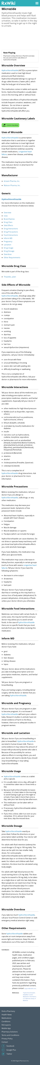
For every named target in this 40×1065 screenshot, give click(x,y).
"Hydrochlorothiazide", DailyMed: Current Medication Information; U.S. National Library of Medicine (29, 996)
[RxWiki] (8, 3)
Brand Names (9, 219)
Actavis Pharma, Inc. (12, 181)
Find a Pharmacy (8, 1011)
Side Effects (8, 225)
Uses (6, 216)
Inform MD (8, 238)
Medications (6, 1018)
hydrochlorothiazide (10, 296)
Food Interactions (11, 235)
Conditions (6, 1021)
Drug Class (8, 222)
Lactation (7, 244)
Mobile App (6, 1028)
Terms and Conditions (10, 1035)
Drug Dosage (9, 251)
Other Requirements (12, 257)
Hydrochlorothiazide (10, 70)
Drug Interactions (11, 228)
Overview (7, 212)
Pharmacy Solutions (10, 1032)
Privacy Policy (7, 1038)
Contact (5, 1042)
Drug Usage (8, 248)
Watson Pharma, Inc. (12, 185)
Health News (7, 1014)
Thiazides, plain (10, 277)
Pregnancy (8, 241)
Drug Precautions (11, 232)
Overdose (8, 254)
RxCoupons (6, 1025)
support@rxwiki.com (30, 988)
